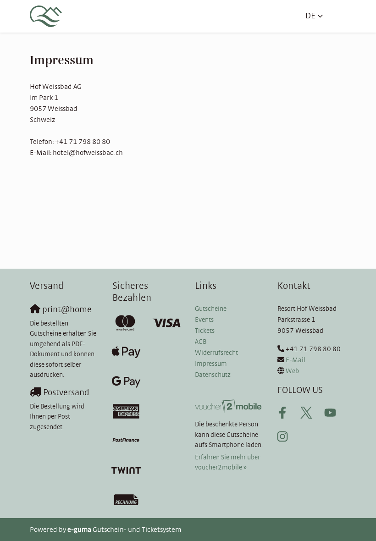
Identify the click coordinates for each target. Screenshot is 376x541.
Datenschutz (213, 374)
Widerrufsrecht (216, 352)
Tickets (205, 330)
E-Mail (295, 360)
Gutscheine (211, 308)
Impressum (211, 363)
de (310, 15)
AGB (200, 341)
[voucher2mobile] (229, 406)
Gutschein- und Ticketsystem (124, 529)
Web (292, 371)
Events (204, 319)
